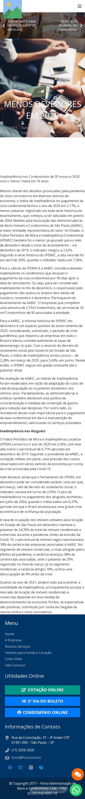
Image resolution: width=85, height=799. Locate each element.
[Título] (12, 9)
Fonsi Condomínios (31, 130)
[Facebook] (10, 767)
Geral (52, 128)
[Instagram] (31, 767)
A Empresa (13, 640)
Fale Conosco (15, 665)
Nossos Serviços (17, 646)
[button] (79, 6)
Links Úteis (13, 659)
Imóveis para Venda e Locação (28, 652)
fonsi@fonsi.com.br (26, 757)
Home (9, 634)
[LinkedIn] (20, 767)
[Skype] (41, 767)
